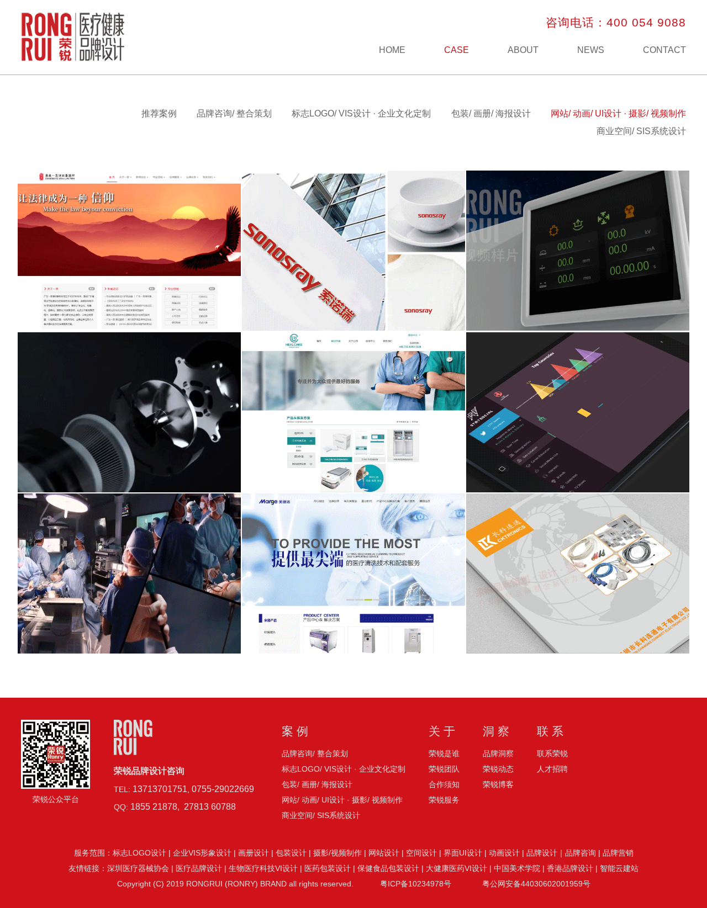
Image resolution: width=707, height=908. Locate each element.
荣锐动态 (498, 768)
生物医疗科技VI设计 (263, 868)
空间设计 (421, 852)
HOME (392, 50)
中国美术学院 (517, 868)
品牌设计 (541, 852)
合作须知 (444, 784)
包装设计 (291, 852)
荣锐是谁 (444, 753)
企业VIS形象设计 (202, 852)
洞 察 (496, 731)
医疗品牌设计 (199, 868)
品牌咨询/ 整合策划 (234, 113)
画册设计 (253, 852)
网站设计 (383, 852)
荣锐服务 (444, 799)
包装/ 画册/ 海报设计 (491, 113)
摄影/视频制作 (337, 852)
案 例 (295, 731)
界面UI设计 (463, 852)
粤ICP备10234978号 (415, 883)
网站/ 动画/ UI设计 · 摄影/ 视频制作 (618, 113)
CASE (456, 50)
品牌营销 (618, 852)
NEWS (590, 50)
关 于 (442, 731)
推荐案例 (159, 113)
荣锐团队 (444, 768)
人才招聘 (552, 768)
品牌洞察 (498, 753)
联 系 (550, 731)
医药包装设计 (327, 868)
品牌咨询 (580, 852)
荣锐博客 (498, 784)
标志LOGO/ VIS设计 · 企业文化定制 (361, 113)
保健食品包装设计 (388, 868)
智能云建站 (619, 868)
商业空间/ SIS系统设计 (641, 131)
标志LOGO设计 (139, 852)
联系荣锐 (552, 753)
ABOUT (523, 50)
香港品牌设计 (570, 868)
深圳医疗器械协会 (138, 868)
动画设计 (504, 852)
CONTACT (664, 50)
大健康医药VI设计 (456, 868)
